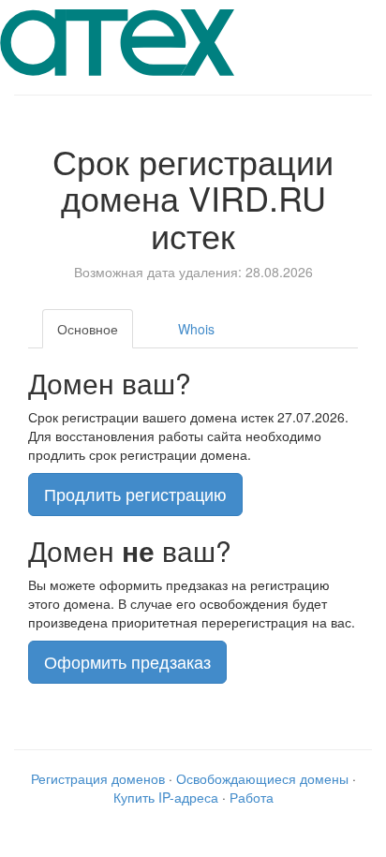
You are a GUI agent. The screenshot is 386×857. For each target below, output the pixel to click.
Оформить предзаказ (127, 661)
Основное (87, 328)
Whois (196, 328)
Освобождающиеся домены (262, 778)
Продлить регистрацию (135, 493)
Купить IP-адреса (165, 797)
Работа (252, 797)
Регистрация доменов (98, 778)
